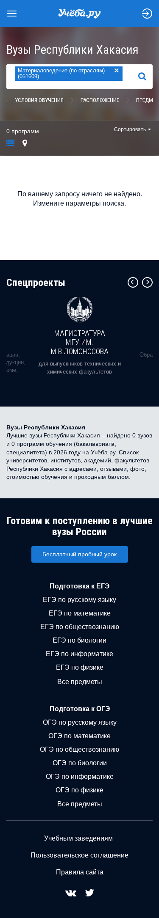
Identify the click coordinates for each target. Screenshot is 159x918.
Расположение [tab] (100, 100)
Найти (145, 76)
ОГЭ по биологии (80, 763)
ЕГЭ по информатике (79, 653)
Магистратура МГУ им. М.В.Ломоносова (80, 342)
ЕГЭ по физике (79, 667)
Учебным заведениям (78, 838)
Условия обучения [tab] (39, 100)
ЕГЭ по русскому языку (79, 599)
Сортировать (130, 129)
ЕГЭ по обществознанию (79, 626)
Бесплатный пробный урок (79, 554)
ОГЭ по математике (79, 735)
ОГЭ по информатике (80, 776)
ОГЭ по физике (79, 790)
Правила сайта (79, 872)
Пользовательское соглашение (79, 855)
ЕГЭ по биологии (79, 640)
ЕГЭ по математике (80, 613)
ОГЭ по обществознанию (79, 749)
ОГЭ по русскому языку (80, 722)
